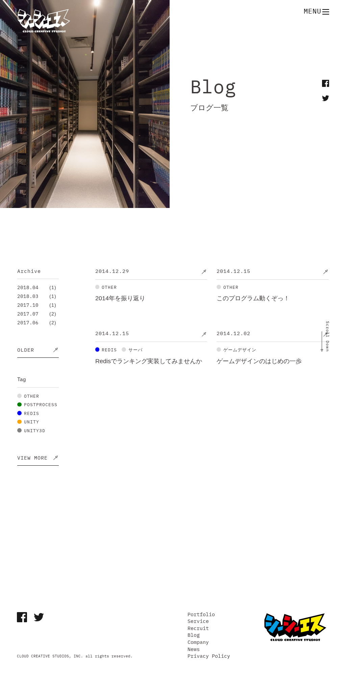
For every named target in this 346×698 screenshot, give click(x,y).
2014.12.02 (233, 333)
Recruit (198, 628)
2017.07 (28, 314)
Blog (194, 635)
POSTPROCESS (40, 405)
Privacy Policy (209, 656)
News (194, 649)
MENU (312, 12)
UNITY (31, 422)
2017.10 (28, 305)
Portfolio (201, 614)
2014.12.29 (112, 271)
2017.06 (28, 323)
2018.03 (28, 296)
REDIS (31, 413)
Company (198, 642)
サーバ (135, 350)
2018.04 (28, 287)
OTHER (31, 396)
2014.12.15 (233, 271)
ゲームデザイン (239, 350)
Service (198, 621)
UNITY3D (34, 431)
